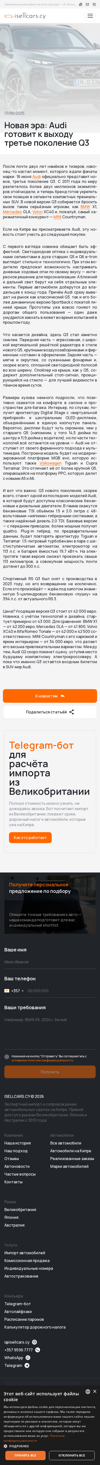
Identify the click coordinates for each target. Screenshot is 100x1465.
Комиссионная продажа (27, 1260)
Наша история (17, 1143)
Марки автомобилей (69, 1166)
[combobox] (87, 1391)
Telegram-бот (17, 1303)
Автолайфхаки (18, 1311)
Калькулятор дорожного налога (35, 1327)
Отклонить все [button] (71, 1455)
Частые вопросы (20, 1174)
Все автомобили (65, 1143)
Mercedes (12, 211)
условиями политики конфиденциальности (42, 1060)
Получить (50, 1072)
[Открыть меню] (90, 15)
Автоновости (17, 1166)
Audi (37, 176)
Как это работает (30, 837)
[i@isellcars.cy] (87, 4)
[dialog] (50, 1425)
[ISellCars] (25, 15)
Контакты (13, 1182)
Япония (11, 1217)
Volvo (37, 211)
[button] (50, 1446)
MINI (57, 217)
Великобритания (20, 1209)
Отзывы (11, 1158)
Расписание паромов (24, 1319)
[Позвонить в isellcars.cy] (94, 4)
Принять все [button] (25, 1455)
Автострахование (21, 1276)
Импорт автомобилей (24, 1252)
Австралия (14, 1225)
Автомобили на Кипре (70, 1150)
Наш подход (16, 1150)
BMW (85, 206)
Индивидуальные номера (28, 1268)
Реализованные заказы (72, 1158)
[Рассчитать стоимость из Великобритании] (80, 4)
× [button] (94, 1391)
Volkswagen (50, 463)
